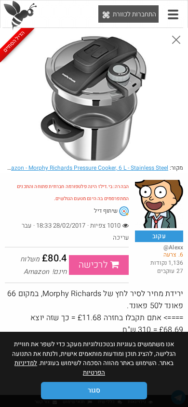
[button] (173, 14)
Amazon (85, 167)
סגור (94, 390)
